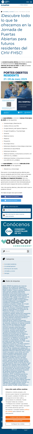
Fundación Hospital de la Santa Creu (15, 331)
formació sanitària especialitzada (13, 327)
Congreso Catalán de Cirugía (19, 304)
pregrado (13, 356)
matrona (5, 345)
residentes (14, 371)
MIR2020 (6, 350)
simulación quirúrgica (13, 381)
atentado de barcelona (10, 293)
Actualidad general (9, 266)
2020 (4, 286)
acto (10, 288)
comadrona (6, 302)
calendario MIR (8, 297)
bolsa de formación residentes (16, 295)
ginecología (12, 333)
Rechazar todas (17, 420)
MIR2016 (15, 349)
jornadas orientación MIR (17, 341)
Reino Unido (25, 368)
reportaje (6, 370)
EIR (26, 315)
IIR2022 (15, 338)
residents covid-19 (15, 375)
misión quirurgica (8, 352)
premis (25, 359)
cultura (13, 312)
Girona (12, 334)
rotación (5, 378)
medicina (12, 345)
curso (17, 312)
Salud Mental (20, 379)
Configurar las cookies (17, 424)
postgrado (6, 356)
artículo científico (12, 291)
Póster (25, 355)
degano (12, 313)
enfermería (18, 316)
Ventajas (6, 273)
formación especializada (18, 328)
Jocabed (22, 339)
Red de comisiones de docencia (16, 368)
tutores (10, 385)
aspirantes (21, 291)
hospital (5, 335)
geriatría (5, 333)
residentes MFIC (8, 374)
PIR (15, 355)
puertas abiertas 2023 (10, 363)
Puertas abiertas (23, 361)
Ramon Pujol (26, 363)
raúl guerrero (7, 364)
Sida (4, 381)
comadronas (15, 302)
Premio (19, 356)
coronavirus (6, 312)
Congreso (6, 304)
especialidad (7, 319)
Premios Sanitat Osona (14, 359)
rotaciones (23, 378)
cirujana (14, 299)
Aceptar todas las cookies (17, 417)
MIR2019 (27, 349)
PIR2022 (19, 355)
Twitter (15, 385)
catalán (15, 297)
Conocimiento (7, 305)
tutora (23, 383)
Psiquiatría (6, 361)
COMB (21, 302)
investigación (14, 339)
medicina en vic (20, 345)
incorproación (23, 338)
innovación (6, 339)
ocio (24, 352)
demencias (19, 313)
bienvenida (13, 294)
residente (19, 370)
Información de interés (11, 268)
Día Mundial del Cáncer (10, 315)
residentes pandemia (21, 374)
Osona (25, 353)
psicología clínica (22, 360)
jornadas (5, 341)
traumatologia (12, 383)
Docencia (21, 315)
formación (6, 328)
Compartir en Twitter (12, 200)
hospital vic (6, 338)
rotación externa (13, 378)
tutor (19, 383)
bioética (20, 294)
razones (14, 364)
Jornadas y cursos (8, 11)
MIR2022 (18, 350)
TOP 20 (5, 383)
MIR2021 (12, 350)
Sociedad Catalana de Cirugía (15, 381)
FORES (22, 326)
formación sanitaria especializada (14, 330)
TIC (28, 382)
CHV (19, 297)
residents (6, 375)
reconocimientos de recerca (12, 367)
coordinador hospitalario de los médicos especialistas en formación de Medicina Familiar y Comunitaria (15, 309)
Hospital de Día (13, 335)
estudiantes (22, 320)
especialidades (16, 319)
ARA (4, 291)
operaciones (18, 353)
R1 (18, 363)
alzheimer (15, 288)
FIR (12, 326)
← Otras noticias (23, 5)
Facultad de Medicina (13, 324)
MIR (10, 349)
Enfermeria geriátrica (20, 317)
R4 (20, 363)
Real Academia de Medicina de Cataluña (16, 365)
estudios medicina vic (12, 323)
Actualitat (5, 5)
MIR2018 (21, 349)
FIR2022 (17, 326)
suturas (24, 382)
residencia (12, 370)
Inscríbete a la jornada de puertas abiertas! (17, 210)
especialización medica (10, 320)
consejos (15, 305)
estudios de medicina (10, 321)
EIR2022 (11, 316)
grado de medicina (21, 334)
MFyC (10, 348)
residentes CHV (20, 372)
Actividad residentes (10, 264)
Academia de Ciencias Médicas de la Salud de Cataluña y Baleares (15, 287)
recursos (24, 367)
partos (5, 355)
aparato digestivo (24, 290)
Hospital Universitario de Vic (20, 337)
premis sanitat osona (9, 360)
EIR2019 (5, 316)
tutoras (5, 385)
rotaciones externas (9, 379)
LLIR (18, 344)
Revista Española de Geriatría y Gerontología (15, 376)
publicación (14, 361)
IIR (11, 338)
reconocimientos (22, 366)
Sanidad (27, 379)
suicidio (18, 382)
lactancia (13, 344)
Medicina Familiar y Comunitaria (13, 346)
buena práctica (22, 295)
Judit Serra (15, 342)
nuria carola (18, 352)
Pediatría (10, 355)
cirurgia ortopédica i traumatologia (14, 301)
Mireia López (26, 350)
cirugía (10, 298)
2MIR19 (9, 286)
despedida (26, 313)
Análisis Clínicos (12, 290)
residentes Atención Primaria (14, 372)
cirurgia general (23, 299)
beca (19, 293)
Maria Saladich (25, 344)
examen (22, 323)
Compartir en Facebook (13, 196)
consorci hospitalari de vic (13, 306)
